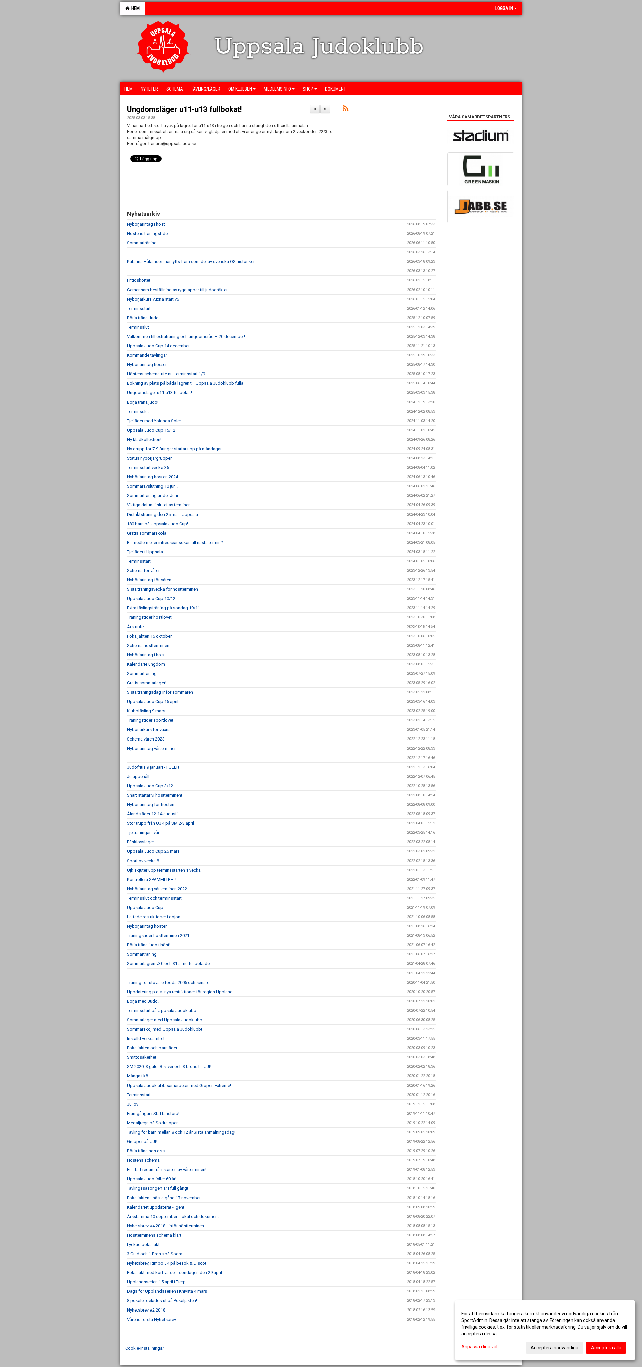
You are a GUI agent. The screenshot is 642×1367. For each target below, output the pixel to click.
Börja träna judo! (142, 402)
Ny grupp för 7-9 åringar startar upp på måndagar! (175, 448)
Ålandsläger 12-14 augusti (152, 813)
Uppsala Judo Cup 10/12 (151, 598)
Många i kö (137, 1075)
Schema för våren (144, 570)
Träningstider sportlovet (150, 720)
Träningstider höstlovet (149, 617)
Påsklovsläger (140, 841)
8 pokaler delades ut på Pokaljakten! (162, 1300)
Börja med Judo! (143, 1001)
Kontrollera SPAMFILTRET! (151, 879)
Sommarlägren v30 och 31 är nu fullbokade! (169, 963)
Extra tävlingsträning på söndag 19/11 (163, 607)
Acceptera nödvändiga (554, 1347)
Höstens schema (143, 1160)
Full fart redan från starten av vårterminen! (166, 1169)
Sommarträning (142, 242)
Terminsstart (139, 308)
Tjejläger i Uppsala (145, 551)
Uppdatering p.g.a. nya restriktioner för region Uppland (180, 991)
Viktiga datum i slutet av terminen (159, 504)
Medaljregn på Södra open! (153, 1122)
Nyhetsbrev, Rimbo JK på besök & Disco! (166, 1263)
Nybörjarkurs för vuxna (149, 729)
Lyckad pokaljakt (143, 1244)
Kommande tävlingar (147, 355)
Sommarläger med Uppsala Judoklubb (164, 1019)
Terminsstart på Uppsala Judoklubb (161, 1010)
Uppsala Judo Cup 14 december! (159, 345)
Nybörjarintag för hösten (150, 804)
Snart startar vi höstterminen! (154, 795)
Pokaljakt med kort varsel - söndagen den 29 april (174, 1272)
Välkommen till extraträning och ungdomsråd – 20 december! (186, 336)
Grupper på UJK (142, 1141)
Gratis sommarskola (146, 533)
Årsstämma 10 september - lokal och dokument (173, 1216)
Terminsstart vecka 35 (148, 467)
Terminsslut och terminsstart (154, 898)
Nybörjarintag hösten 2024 (152, 476)
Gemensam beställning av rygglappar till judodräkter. (177, 289)
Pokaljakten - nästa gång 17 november (164, 1197)
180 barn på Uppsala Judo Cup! (157, 523)
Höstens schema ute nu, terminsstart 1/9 (166, 373)
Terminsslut (138, 327)
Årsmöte (135, 626)
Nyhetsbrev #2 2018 (146, 1310)
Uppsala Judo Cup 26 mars (153, 851)
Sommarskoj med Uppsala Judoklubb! (164, 1029)
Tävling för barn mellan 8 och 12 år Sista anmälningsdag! (181, 1132)
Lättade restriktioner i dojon (153, 916)
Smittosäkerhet (141, 1057)
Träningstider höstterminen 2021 (158, 935)
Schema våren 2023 (146, 739)
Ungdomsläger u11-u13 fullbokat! (184, 109)
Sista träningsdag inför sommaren (160, 692)
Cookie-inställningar (144, 1348)
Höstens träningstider (148, 233)
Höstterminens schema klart (154, 1235)
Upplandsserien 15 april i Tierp (156, 1281)
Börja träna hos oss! (146, 1150)
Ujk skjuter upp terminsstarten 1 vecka (164, 870)
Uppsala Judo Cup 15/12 (151, 430)
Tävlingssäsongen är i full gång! (157, 1188)
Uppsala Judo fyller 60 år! (151, 1178)
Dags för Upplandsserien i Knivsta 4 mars (167, 1291)
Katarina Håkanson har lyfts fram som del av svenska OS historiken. (192, 261)
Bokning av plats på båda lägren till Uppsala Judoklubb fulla (185, 383)
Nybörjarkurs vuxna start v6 (153, 299)
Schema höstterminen (148, 645)
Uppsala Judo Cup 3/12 (150, 785)
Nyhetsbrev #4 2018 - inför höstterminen (165, 1225)
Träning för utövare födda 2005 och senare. (168, 982)
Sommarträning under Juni (152, 495)
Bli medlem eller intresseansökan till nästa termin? (175, 542)
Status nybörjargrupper (149, 458)
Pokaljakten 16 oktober (149, 636)
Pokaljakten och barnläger (152, 1047)
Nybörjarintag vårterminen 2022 (157, 888)
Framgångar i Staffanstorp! (153, 1113)
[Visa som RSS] (345, 109)
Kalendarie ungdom (146, 664)
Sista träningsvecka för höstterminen (162, 589)
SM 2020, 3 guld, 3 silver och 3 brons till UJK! (170, 1066)
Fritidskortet (138, 280)
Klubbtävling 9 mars (146, 710)
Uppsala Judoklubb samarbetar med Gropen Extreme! (179, 1085)
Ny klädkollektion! (144, 439)
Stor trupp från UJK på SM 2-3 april (160, 823)
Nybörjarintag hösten (147, 364)
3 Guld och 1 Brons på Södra (154, 1253)
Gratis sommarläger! (146, 682)
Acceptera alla (606, 1347)
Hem (134, 8)
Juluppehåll (138, 776)
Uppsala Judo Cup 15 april (152, 701)
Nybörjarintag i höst (146, 224)
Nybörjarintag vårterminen (152, 748)
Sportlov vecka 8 (143, 860)
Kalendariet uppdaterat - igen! (155, 1207)
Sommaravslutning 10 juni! (152, 486)
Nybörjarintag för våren (149, 579)
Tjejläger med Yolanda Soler (154, 420)
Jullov (132, 1104)
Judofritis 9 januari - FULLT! (153, 767)
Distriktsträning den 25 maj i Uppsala (162, 514)
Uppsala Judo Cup (145, 907)
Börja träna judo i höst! (148, 944)
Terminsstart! (139, 1094)
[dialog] (545, 1330)
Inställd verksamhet (146, 1038)
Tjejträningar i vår (143, 832)
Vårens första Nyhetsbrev (151, 1319)
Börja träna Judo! (143, 317)
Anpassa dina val (479, 1346)
